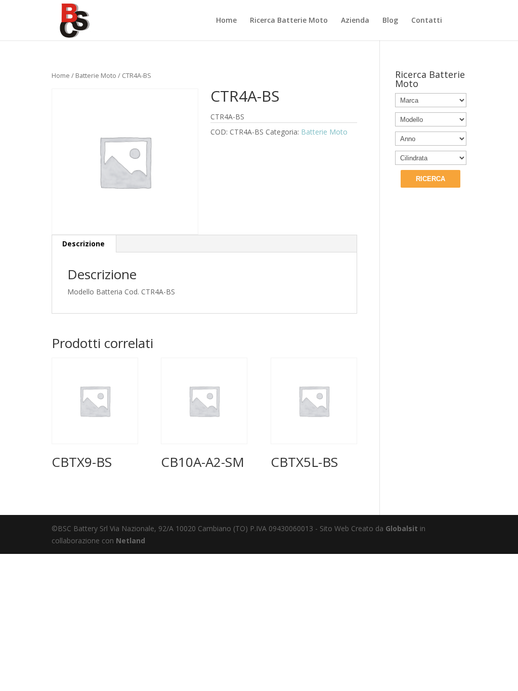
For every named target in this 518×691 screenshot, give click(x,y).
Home (226, 21)
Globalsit (401, 528)
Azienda (355, 21)
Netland (130, 540)
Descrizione (83, 243)
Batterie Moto (95, 75)
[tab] (83, 243)
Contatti (426, 21)
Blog (390, 21)
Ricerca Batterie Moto (289, 21)
